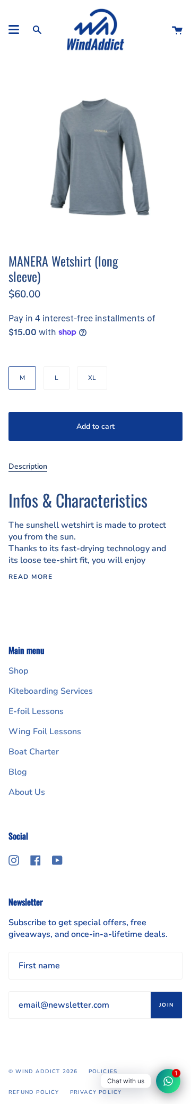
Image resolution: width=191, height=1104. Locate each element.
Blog (17, 772)
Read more (30, 577)
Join (166, 1005)
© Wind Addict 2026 (43, 1071)
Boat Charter (33, 752)
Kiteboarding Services (50, 691)
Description (27, 466)
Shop (18, 671)
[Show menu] (14, 29)
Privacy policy (96, 1092)
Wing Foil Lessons (44, 731)
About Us (26, 792)
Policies (103, 1071)
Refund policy (33, 1092)
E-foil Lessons (36, 711)
